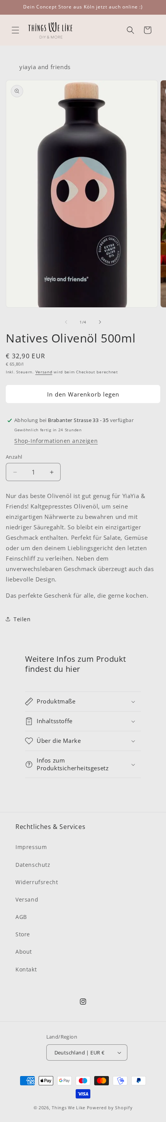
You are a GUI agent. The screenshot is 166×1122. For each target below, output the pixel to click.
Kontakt (26, 969)
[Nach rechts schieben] (99, 322)
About (23, 951)
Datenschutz (33, 864)
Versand (44, 372)
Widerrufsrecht (36, 882)
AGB (21, 916)
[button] (15, 30)
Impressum (31, 847)
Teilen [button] (22, 619)
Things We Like (68, 1107)
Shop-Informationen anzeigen (56, 440)
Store (22, 934)
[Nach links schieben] (66, 322)
